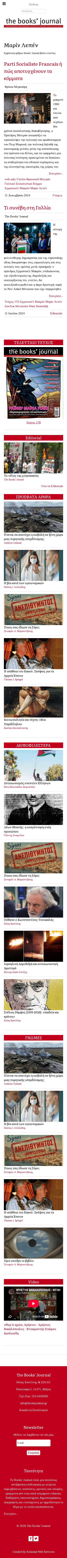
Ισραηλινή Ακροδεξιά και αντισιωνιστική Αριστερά (31, 966)
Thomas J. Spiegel (13, 679)
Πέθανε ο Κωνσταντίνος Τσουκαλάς (29, 919)
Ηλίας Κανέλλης (12, 923)
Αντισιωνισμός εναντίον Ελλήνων (27, 783)
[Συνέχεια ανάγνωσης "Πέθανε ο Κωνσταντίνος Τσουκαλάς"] (34, 901)
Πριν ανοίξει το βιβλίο (19, 1260)
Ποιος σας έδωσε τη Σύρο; (22, 627)
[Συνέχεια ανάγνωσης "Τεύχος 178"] (33, 382)
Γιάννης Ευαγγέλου (14, 835)
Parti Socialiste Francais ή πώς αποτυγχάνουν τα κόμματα (33, 70)
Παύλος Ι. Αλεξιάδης (15, 587)
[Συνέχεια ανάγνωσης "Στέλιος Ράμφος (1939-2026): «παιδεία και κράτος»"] (34, 994)
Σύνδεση (33, 4)
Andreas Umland (12, 543)
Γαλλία (21, 179)
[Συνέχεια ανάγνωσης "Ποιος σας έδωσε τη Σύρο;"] (34, 609)
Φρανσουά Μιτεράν (38, 179)
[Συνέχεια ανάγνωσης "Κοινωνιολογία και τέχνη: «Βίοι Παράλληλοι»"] (34, 701)
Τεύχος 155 (12, 301)
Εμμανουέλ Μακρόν (17, 188)
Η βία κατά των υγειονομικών (24, 583)
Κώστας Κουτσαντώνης (16, 728)
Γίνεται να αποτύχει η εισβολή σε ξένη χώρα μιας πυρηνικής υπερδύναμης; (33, 536)
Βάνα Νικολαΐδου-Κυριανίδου (19, 787)
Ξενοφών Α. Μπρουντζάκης (18, 631)
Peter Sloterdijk (38, 306)
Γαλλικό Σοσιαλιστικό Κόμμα (23, 183)
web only (10, 179)
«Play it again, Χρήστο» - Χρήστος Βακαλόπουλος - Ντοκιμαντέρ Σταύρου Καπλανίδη (30, 1328)
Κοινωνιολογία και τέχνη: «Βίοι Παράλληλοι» (25, 721)
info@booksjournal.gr (33, 1403)
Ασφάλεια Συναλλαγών (33, 1410)
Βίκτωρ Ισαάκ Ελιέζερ (15, 972)
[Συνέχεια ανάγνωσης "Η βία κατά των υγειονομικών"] (34, 565)
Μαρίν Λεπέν (38, 188)
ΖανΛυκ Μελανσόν (16, 306)
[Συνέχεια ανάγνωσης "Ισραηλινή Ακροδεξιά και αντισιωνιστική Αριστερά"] (34, 945)
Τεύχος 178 (33, 422)
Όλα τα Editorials (52, 486)
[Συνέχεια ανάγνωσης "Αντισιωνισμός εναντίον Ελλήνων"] (34, 765)
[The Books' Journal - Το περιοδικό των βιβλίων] (33, 22)
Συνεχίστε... (56, 173)
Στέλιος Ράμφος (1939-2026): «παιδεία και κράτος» (31, 1014)
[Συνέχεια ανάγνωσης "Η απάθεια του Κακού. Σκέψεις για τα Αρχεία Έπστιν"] (34, 653)
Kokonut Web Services (40, 1551)
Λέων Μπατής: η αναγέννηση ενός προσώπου (27, 829)
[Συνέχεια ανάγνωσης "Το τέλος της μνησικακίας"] (34, 457)
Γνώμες (57, 195)
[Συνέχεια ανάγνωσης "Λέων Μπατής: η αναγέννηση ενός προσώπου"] (34, 809)
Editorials (56, 313)
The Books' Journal (14, 479)
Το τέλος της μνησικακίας (21, 475)
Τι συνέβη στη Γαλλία (27, 207)
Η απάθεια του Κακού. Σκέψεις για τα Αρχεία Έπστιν (29, 673)
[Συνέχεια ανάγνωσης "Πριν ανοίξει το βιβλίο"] (34, 1242)
